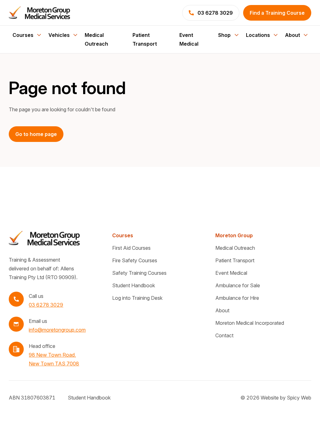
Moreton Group (234, 235)
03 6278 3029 (46, 305)
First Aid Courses (131, 248)
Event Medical (188, 39)
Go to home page (36, 134)
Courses (122, 235)
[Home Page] (39, 13)
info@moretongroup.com (57, 330)
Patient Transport (144, 39)
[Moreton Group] (44, 238)
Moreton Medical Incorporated (249, 323)
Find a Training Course (277, 13)
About (222, 310)
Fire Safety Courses (134, 260)
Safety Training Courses (139, 273)
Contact (224, 335)
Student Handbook (133, 285)
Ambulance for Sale (237, 285)
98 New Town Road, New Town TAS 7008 (54, 359)
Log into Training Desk (137, 298)
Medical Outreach (96, 39)
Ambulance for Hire (237, 298)
